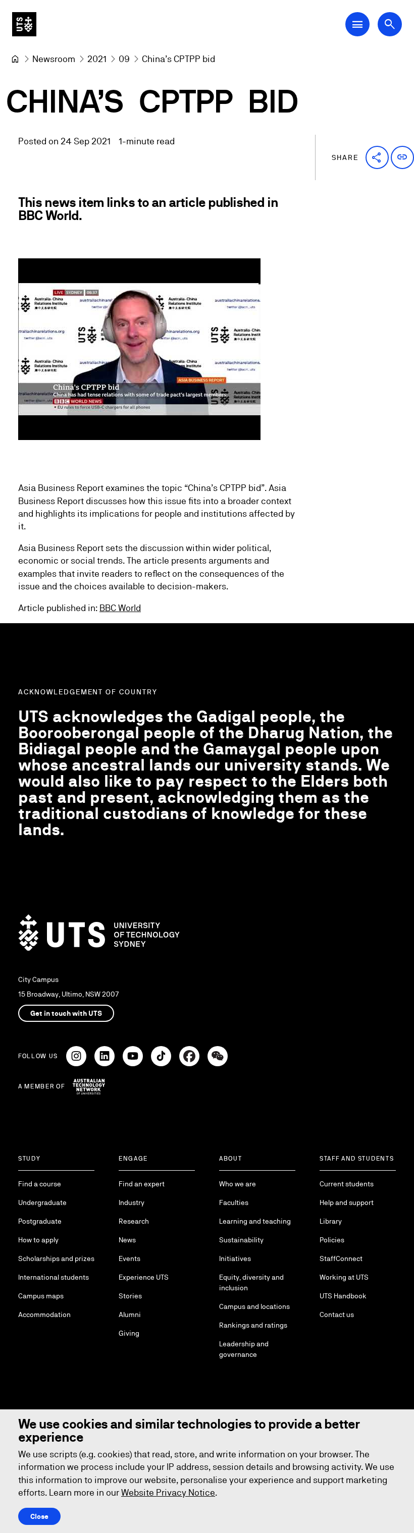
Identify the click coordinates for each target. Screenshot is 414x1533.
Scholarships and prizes (56, 1258)
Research (134, 1221)
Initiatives (235, 1258)
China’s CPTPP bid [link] (178, 58)
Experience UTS (144, 1277)
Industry (131, 1202)
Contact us (337, 1314)
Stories (130, 1296)
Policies (332, 1240)
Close (39, 1516)
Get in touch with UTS (66, 1013)
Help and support (347, 1202)
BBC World (120, 608)
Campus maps (41, 1296)
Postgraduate (40, 1221)
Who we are (237, 1184)
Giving (129, 1333)
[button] (377, 157)
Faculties (233, 1202)
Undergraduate (42, 1202)
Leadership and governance (244, 1349)
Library (331, 1221)
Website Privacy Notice (168, 1492)
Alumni (130, 1314)
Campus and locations (254, 1306)
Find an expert (142, 1184)
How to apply (38, 1240)
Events (129, 1258)
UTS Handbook (343, 1296)
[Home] (15, 59)
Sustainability (241, 1240)
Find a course (39, 1184)
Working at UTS (344, 1277)
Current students (347, 1184)
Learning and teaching (255, 1221)
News (127, 1240)
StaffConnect (341, 1258)
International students (53, 1277)
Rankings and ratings (253, 1325)
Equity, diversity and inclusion (251, 1282)
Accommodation (44, 1314)
